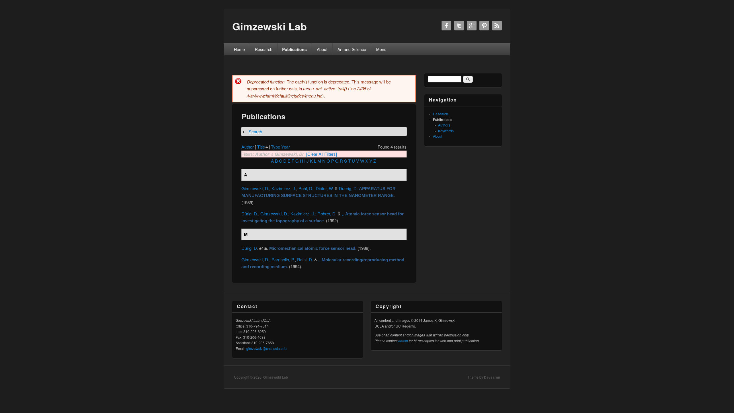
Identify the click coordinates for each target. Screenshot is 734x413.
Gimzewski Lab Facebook (446, 25)
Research (263, 49)
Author (247, 147)
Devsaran (492, 377)
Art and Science (351, 49)
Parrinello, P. (283, 259)
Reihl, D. (305, 259)
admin (403, 340)
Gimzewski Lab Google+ (472, 25)
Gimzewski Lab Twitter (459, 25)
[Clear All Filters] (321, 154)
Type (275, 147)
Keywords (446, 130)
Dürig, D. (249, 214)
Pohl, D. (305, 188)
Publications (294, 49)
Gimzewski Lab (275, 377)
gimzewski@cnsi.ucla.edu (266, 348)
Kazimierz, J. (284, 188)
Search (255, 131)
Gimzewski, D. (255, 188)
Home (239, 49)
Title (261, 147)
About (322, 49)
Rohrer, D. (327, 214)
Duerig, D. (348, 188)
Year (285, 147)
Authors (444, 124)
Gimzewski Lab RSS (497, 25)
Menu (381, 49)
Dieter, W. (325, 188)
